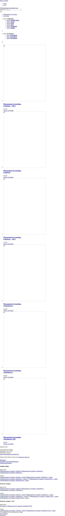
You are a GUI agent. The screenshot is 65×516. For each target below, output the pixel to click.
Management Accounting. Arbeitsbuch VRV (12, 438)
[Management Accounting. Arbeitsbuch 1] (34, 339)
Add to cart (6, 110)
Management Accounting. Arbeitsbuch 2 (12, 305)
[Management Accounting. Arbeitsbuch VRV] (34, 406)
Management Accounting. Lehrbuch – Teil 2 (12, 238)
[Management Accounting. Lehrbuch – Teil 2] (34, 206)
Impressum (3, 460)
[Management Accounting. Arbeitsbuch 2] (34, 273)
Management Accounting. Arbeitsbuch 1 (12, 371)
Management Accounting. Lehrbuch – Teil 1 (12, 105)
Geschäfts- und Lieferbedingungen (9, 461)
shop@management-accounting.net (9, 454)
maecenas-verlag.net (23, 457)
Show (12, 35)
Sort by (13, 20)
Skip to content (4, 0)
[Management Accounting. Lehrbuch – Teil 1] (34, 73)
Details (11, 110)
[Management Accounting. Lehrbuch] (34, 139)
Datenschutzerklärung (6, 463)
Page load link (4, 513)
